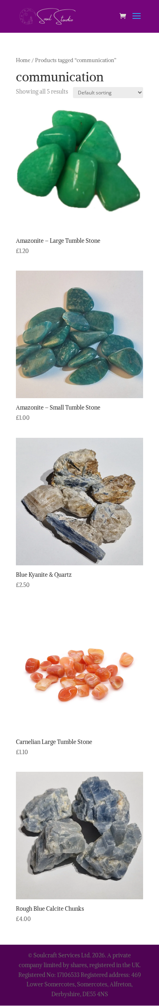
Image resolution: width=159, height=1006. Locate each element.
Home (23, 60)
